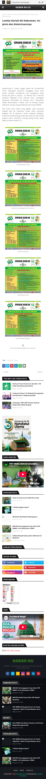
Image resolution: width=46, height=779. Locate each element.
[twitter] (34, 562)
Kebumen (10, 360)
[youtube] (34, 572)
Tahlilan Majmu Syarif (21, 507)
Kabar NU (7, 29)
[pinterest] (34, 567)
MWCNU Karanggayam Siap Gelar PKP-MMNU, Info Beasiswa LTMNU (27, 527)
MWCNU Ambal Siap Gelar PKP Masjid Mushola (26, 698)
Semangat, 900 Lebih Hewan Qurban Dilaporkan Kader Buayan (26, 404)
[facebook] (12, 562)
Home (4, 14)
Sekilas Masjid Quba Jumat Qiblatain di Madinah (27, 537)
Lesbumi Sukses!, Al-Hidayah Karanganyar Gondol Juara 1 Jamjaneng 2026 (28, 394)
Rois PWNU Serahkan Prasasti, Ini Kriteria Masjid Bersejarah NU (28, 724)
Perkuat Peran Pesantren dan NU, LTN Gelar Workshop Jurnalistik (27, 385)
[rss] (12, 567)
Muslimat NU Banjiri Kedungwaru (25, 517)
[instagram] (12, 572)
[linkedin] (33, 673)
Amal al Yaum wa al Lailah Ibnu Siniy (26, 498)
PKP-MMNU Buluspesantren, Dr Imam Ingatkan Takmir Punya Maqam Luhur (27, 708)
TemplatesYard (20, 774)
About (22, 770)
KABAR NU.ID (23, 7)
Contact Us (29, 770)
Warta (9, 14)
